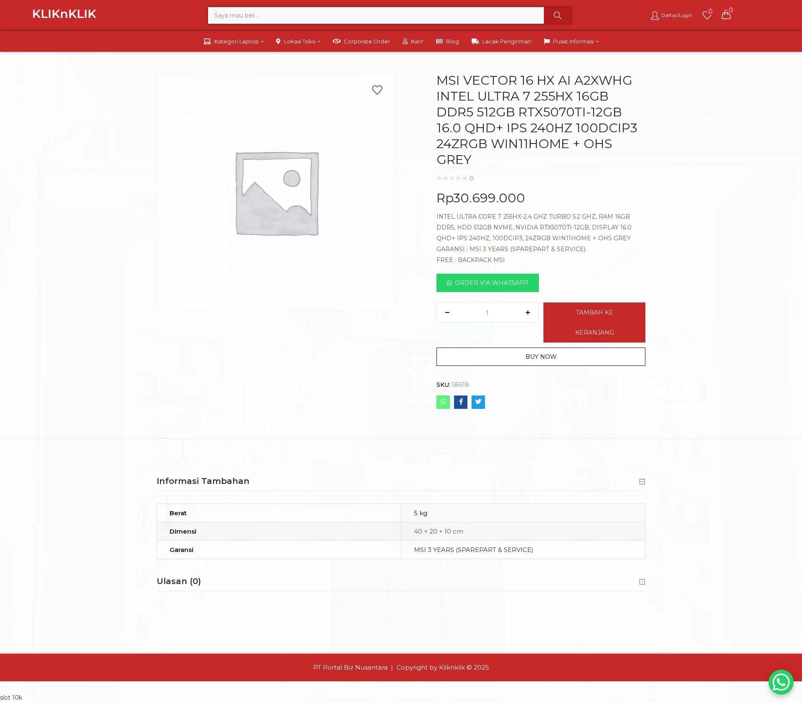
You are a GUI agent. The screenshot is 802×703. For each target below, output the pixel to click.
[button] (726, 14)
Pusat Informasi (574, 41)
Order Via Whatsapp (491, 283)
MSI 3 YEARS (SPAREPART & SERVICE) (473, 550)
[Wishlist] (377, 90)
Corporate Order (367, 41)
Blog (452, 41)
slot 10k (11, 697)
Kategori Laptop (237, 41)
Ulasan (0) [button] (179, 581)
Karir (417, 41)
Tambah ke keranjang (594, 322)
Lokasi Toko (300, 41)
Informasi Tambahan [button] (203, 481)
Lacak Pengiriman (506, 41)
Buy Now (541, 356)
